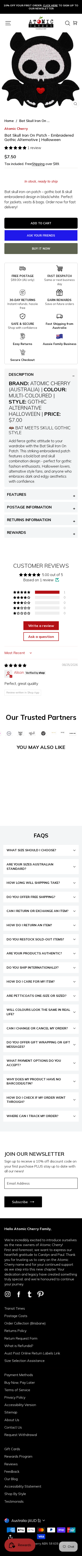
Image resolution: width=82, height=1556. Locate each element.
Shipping (38, 164)
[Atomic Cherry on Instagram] (7, 1294)
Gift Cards (12, 1449)
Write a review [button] (41, 625)
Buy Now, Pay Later (19, 1382)
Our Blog (11, 1479)
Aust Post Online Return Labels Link (32, 1353)
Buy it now (41, 248)
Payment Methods (18, 1375)
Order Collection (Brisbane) (25, 1323)
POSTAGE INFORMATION (29, 507)
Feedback (11, 1471)
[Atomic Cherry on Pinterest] (40, 1294)
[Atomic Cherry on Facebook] (18, 1294)
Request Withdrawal (20, 1434)
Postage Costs (15, 1316)
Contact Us (13, 1427)
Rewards (16, 532)
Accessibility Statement (22, 1486)
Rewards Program (18, 1456)
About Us (11, 1420)
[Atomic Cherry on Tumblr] (29, 1294)
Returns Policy (15, 1330)
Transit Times (14, 1308)
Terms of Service (17, 1390)
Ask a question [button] (41, 636)
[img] (15, 665)
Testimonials (14, 1501)
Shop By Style (15, 1494)
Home (9, 121)
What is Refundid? (18, 1346)
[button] (15, 147)
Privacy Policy (14, 1397)
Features (16, 494)
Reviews (11, 1464)
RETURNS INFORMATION (29, 519)
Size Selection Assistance (24, 1360)
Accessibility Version (20, 1405)
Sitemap (10, 1412)
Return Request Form (20, 1338)
